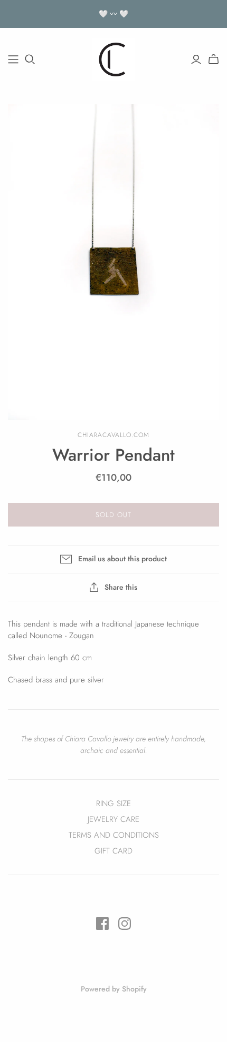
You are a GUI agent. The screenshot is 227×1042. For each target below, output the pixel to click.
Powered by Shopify (114, 989)
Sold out (113, 515)
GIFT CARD (113, 851)
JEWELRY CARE (113, 819)
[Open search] (30, 59)
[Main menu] (13, 59)
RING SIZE (113, 803)
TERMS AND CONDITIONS (114, 835)
